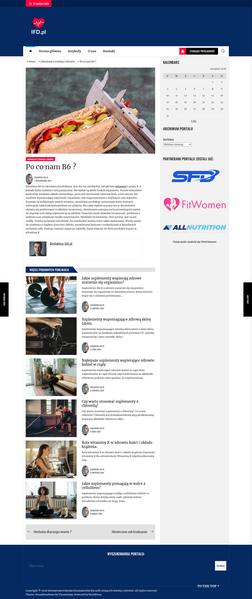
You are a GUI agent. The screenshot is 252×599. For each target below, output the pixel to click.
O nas (92, 51)
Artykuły (74, 51)
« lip (193, 121)
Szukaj (221, 565)
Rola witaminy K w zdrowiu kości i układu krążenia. (117, 444)
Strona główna (50, 51)
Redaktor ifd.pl (41, 177)
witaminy (121, 186)
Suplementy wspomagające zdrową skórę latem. (116, 321)
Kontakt (109, 51)
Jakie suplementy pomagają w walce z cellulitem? (113, 485)
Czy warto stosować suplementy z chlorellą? (110, 403)
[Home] (30, 51)
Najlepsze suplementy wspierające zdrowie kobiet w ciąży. (118, 362)
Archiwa (168, 139)
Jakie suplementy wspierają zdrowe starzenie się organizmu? (111, 280)
